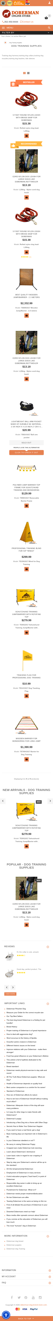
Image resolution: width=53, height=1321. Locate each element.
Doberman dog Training (16, 1249)
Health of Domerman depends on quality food (24, 1084)
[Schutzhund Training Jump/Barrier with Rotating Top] (26, 596)
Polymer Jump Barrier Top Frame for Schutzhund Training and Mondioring (26, 487)
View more (10, 994)
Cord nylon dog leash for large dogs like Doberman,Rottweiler (26, 179)
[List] (28, 73)
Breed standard (13, 1066)
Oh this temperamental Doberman (20, 1169)
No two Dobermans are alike (18, 1197)
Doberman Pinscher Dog (16, 1009)
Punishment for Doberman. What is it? (21, 1190)
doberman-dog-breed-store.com (33, 1305)
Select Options (26, 136)
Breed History (12, 1027)
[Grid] (24, 73)
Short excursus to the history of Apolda (22, 1038)
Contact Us (27, 22)
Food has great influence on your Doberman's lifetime (27, 1056)
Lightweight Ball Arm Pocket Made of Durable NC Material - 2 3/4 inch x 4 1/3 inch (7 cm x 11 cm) (26, 424)
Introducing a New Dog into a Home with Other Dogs (27, 1122)
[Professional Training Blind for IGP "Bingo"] (26, 532)
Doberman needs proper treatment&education (25, 1194)
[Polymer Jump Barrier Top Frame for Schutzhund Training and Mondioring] (26, 469)
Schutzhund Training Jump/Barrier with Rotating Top (26, 614)
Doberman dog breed (15, 1241)
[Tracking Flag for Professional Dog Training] (26, 659)
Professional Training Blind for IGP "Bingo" (26, 549)
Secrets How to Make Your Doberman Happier (25, 1126)
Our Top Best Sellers (15, 1016)
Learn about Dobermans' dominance (21, 1152)
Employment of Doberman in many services (24, 1173)
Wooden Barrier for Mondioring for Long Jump (26, 739)
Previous (6, 987)
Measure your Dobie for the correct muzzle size (25, 1012)
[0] (46, 19)
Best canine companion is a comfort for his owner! (26, 1087)
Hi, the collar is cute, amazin (28, 952)
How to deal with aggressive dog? (20, 1034)
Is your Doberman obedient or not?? (21, 1140)
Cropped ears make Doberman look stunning (24, 1148)
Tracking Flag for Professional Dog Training (26, 676)
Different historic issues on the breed (21, 1045)
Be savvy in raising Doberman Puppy (21, 1144)
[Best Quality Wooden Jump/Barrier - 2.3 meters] (26, 279)
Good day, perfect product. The (29, 969)
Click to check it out (26, 453)
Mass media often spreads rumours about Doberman (27, 1215)
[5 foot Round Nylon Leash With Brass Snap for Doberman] (26, 215)
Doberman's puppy (14, 1119)
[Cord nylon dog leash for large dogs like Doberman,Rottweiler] (26, 342)
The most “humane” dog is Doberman (21, 1226)
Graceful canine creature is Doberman (21, 1042)
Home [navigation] (5, 42)
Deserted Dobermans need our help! (21, 1212)
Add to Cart (26, 846)
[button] (49, 27)
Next (12, 987)
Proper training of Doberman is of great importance (26, 1030)
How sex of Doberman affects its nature (22, 1095)
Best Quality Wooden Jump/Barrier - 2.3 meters (26, 296)
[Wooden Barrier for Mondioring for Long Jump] (26, 723)
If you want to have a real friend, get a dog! (23, 1130)
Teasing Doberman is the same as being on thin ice (26, 1201)
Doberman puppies (14, 1245)
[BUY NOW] (26, 252)
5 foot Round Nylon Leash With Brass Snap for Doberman (26, 117)
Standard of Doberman (15, 1091)
